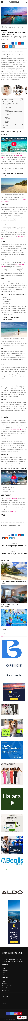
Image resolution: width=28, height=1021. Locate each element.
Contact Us (4, 988)
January (8, 106)
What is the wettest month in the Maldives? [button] (13, 522)
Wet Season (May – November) (11, 113)
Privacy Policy (5, 994)
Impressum (4, 1001)
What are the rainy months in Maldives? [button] (13, 519)
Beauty (3, 968)
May (8, 114)
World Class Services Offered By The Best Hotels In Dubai (14, 546)
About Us (4, 981)
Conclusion (5, 125)
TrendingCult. (13, 511)
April (8, 110)
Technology (4, 970)
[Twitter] (12, 1013)
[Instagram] (16, 1013)
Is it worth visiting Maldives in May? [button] (11, 525)
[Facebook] (8, 1013)
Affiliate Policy (5, 996)
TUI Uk (5, 30)
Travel (2, 30)
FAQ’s (4, 127)
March (8, 108)
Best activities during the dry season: (14, 111)
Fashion (4, 974)
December (9, 104)
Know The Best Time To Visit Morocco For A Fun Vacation (14, 628)
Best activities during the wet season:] (15, 124)
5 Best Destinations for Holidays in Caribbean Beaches (13, 582)
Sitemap (4, 1003)
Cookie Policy (5, 999)
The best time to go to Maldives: (10, 101)
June (8, 115)
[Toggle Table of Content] (21, 99)
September (9, 120)
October (8, 121)
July (8, 117)
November (9, 122)
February (9, 107)
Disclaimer (4, 983)
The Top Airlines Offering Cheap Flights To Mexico (14, 554)
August (8, 118)
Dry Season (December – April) (11, 103)
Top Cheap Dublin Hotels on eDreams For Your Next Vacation (13, 605)
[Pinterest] (20, 1013)
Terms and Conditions (7, 985)
